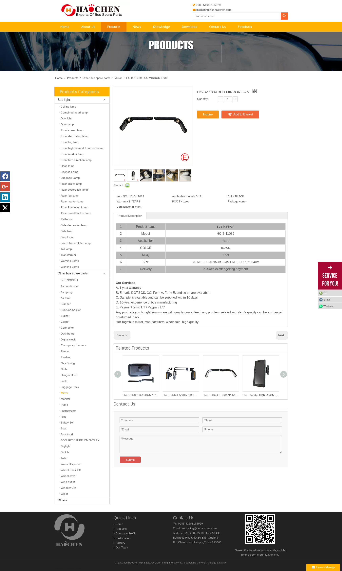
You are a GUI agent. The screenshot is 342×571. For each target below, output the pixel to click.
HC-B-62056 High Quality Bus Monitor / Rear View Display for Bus (254, 394)
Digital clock (68, 339)
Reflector (66, 219)
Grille (64, 369)
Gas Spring (68, 363)
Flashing (66, 357)
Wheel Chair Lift (71, 470)
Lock (64, 381)
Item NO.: (123, 196)
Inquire (208, 114)
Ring (63, 416)
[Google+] (5, 186)
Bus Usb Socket (71, 309)
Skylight (65, 446)
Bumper (66, 303)
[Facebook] (5, 176)
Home (119, 524)
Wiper (64, 493)
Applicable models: (184, 196)
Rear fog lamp (70, 195)
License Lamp (69, 171)
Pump (64, 404)
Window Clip (68, 487)
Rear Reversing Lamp (74, 207)
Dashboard (68, 333)
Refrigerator (68, 410)
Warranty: (123, 201)
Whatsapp (328, 306)
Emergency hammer (73, 345)
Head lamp (67, 165)
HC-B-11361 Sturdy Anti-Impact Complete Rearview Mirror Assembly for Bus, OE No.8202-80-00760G (174, 394)
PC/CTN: (177, 201)
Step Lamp (67, 237)
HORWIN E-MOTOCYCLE (68, 568)
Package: (233, 201)
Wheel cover (68, 475)
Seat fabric (67, 434)
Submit (130, 459)
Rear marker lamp (72, 201)
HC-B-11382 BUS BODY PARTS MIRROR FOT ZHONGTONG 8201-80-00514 (134, 394)
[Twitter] (5, 207)
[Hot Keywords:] (284, 16)
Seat (63, 428)
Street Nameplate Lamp (76, 243)
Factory (120, 542)
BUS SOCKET (69, 280)
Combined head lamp (74, 112)
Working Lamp (70, 266)
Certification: (124, 206)
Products (121, 528)
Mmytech (201, 562)
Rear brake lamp (71, 183)
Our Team (122, 547)
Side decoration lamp (74, 225)
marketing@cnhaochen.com (214, 9)
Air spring (67, 292)
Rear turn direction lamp (76, 213)
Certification (123, 538)
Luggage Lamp (70, 177)
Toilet (64, 458)
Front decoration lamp (74, 136)
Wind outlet (68, 481)
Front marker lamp (72, 154)
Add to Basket (243, 114)
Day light (66, 118)
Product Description (130, 215)
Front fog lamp (70, 142)
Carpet (65, 321)
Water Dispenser (71, 464)
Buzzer (65, 315)
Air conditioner (70, 286)
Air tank (65, 298)
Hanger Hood (69, 375)
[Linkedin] (5, 197)
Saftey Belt (67, 422)
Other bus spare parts (73, 273)
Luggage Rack (70, 387)
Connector (67, 327)
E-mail (326, 299)
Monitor (65, 398)
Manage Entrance (217, 562)
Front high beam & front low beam (82, 148)
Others (62, 500)
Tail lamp (66, 249)
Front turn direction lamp (76, 160)
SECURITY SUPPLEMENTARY (80, 440)
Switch (65, 452)
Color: (231, 196)
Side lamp (67, 231)
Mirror (64, 392)
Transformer (68, 254)
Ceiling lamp (68, 106)
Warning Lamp (70, 260)
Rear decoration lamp (74, 189)
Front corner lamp (72, 130)
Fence (65, 351)
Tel (325, 293)
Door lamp (67, 124)
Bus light (64, 99)
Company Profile (126, 533)
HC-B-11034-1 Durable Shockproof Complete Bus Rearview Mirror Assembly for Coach (214, 394)
